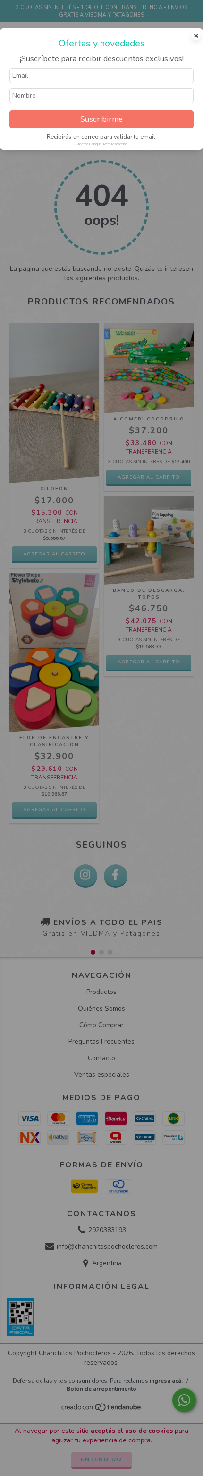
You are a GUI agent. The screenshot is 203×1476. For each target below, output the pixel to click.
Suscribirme (101, 119)
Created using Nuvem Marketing (101, 144)
